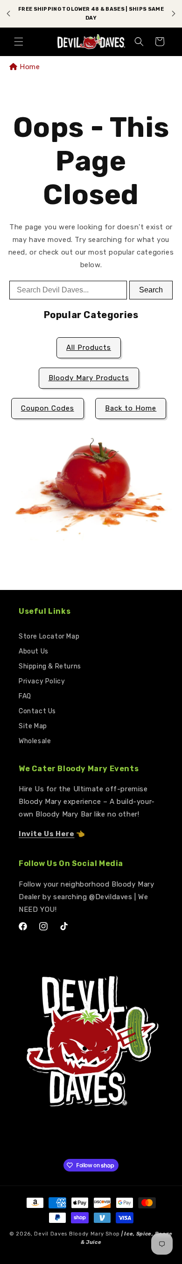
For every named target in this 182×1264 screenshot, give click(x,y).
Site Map (33, 726)
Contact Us (37, 711)
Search (151, 290)
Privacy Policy (42, 681)
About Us (34, 651)
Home (30, 67)
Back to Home (130, 408)
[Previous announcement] (8, 13)
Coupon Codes (47, 408)
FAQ (25, 696)
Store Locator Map (49, 636)
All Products (88, 347)
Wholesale (35, 741)
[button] (18, 41)
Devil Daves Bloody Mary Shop (77, 1234)
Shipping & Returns (50, 666)
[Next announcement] (173, 13)
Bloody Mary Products (89, 378)
